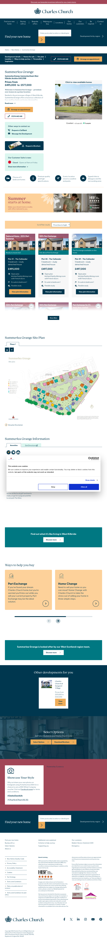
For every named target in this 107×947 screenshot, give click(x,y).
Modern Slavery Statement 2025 (82, 843)
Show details (90, 480)
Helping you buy (47, 22)
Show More (53, 318)
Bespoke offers (35, 22)
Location (8, 59)
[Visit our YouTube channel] (93, 919)
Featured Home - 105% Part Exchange (17, 237)
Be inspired (91, 22)
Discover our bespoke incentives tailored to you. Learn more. (53, 2)
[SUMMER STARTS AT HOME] (53, 203)
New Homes (15, 50)
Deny (53, 487)
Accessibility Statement (15, 868)
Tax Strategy (11, 877)
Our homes (69, 22)
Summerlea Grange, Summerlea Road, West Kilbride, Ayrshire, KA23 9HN (21, 77)
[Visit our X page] (71, 919)
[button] (58, 102)
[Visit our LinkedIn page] (78, 919)
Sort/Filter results (43, 225)
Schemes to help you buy (46, 843)
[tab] (9, 452)
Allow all (84, 487)
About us (8, 849)
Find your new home (9, 22)
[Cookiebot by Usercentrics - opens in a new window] (90, 458)
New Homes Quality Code (15, 859)
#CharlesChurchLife (15, 795)
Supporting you (43, 846)
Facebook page (27, 789)
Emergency (75, 846)
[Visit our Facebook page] (64, 919)
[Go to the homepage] (53, 11)
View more (60, 702)
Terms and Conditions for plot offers (15, 894)
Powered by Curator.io (55, 766)
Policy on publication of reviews (14, 887)
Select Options (38, 742)
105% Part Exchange (47, 236)
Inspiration (9, 61)
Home (7, 50)
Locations (59, 22)
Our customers (80, 22)
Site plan (40, 56)
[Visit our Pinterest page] (100, 919)
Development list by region (90, 36)
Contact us (100, 22)
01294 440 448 (62, 59)
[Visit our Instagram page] (85, 919)
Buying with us (23, 22)
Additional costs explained (47, 840)
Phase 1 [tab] (13, 344)
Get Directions (30, 445)
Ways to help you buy (22, 59)
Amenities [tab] (14, 445)
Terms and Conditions (14, 882)
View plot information (20, 291)
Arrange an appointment (89, 59)
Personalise (37, 59)
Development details (13, 56)
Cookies (9, 872)
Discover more (51, 539)
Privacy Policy (11, 863)
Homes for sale (29, 56)
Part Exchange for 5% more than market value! (82, 307)
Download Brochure (61, 742)
